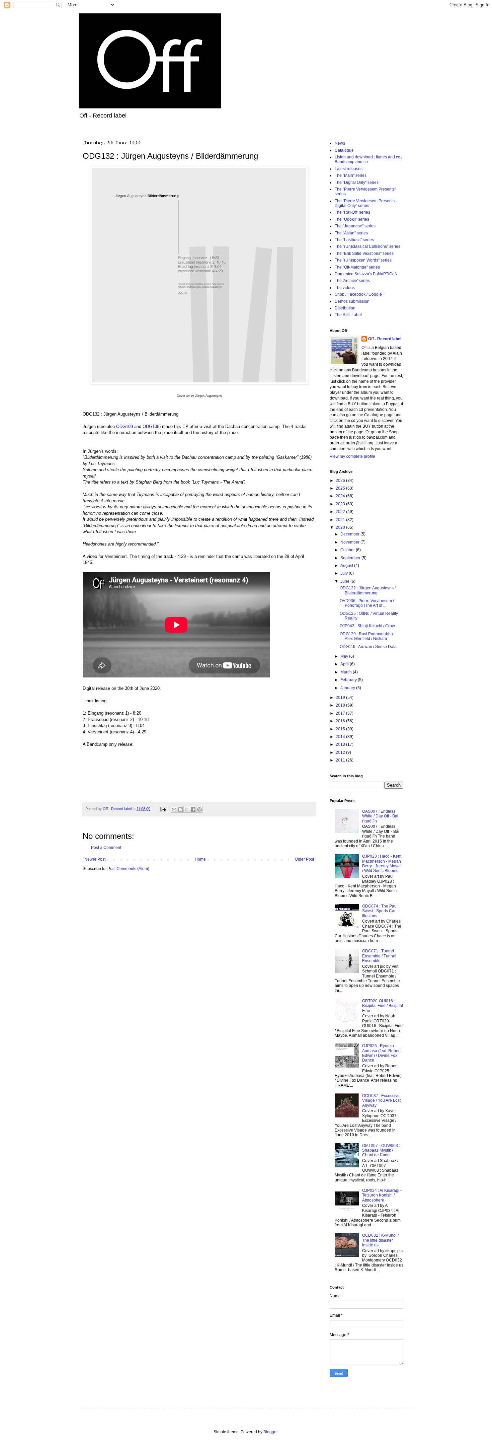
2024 (341, 496)
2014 (341, 736)
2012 (341, 752)
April (345, 664)
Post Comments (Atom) (128, 868)
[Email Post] (163, 809)
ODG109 (151, 426)
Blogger (270, 1432)
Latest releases (348, 168)
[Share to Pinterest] (199, 809)
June (345, 581)
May (344, 656)
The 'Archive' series (352, 280)
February (349, 679)
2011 (341, 760)
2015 (341, 729)
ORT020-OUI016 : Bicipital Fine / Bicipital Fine (382, 1006)
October (348, 550)
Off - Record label (384, 339)
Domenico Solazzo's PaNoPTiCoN (366, 274)
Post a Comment (106, 847)
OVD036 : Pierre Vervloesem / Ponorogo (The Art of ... (367, 603)
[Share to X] (186, 809)
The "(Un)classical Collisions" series (367, 246)
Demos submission (352, 301)
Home (200, 859)
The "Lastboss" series (354, 239)
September (350, 558)
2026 (341, 480)
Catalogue (344, 150)
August (347, 565)
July (344, 573)
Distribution (345, 308)
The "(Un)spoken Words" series (363, 260)
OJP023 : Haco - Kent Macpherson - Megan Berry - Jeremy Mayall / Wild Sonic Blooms (382, 863)
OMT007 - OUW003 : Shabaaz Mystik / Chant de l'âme (381, 1150)
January (348, 687)
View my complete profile (352, 456)
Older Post (304, 859)
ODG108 (124, 426)
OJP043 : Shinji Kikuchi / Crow (367, 626)
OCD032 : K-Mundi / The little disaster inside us (380, 1240)
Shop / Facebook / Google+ (359, 294)
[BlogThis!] (180, 809)
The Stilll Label (348, 314)
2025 (341, 488)
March (346, 672)
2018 (341, 705)
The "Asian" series (351, 233)
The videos (345, 287)
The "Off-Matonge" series (357, 267)
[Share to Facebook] (193, 809)
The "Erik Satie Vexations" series (364, 253)
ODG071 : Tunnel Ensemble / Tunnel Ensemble (379, 956)
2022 (341, 511)
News (340, 143)
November (350, 542)
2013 (341, 744)
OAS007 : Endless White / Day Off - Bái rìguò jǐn (380, 816)
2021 (341, 519)
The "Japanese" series (355, 226)
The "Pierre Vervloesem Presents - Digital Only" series (366, 203)
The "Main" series (350, 175)
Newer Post (94, 859)
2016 (341, 721)
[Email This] (174, 809)
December (350, 534)
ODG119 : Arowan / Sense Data (368, 646)
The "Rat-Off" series (352, 212)
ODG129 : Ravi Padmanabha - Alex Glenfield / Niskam (367, 636)
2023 (341, 504)
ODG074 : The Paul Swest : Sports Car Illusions (380, 911)
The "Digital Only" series (357, 182)
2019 (341, 697)
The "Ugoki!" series (352, 219)
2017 (341, 713)
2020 (341, 527)
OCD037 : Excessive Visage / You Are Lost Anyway (381, 1100)
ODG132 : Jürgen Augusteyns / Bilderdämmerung (368, 590)
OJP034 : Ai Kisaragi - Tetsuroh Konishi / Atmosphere (382, 1195)
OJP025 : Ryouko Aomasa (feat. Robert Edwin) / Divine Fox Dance (381, 1053)
